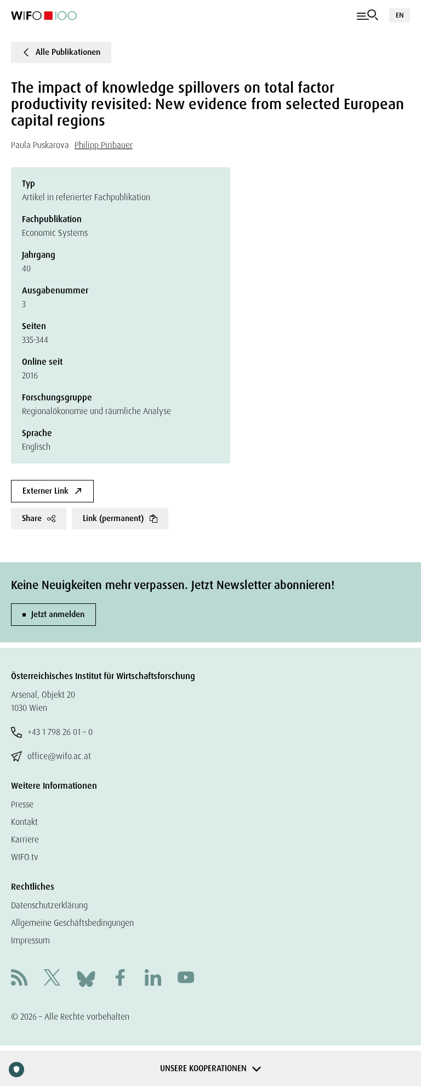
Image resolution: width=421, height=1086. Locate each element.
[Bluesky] (86, 978)
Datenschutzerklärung (49, 905)
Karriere (25, 839)
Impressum (30, 940)
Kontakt (24, 822)
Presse (22, 804)
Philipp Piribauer (104, 145)
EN (399, 15)
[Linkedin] (153, 978)
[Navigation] (367, 15)
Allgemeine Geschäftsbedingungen (72, 923)
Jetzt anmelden (57, 614)
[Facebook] (120, 978)
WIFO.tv (24, 857)
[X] (52, 978)
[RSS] (19, 978)
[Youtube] (186, 978)
